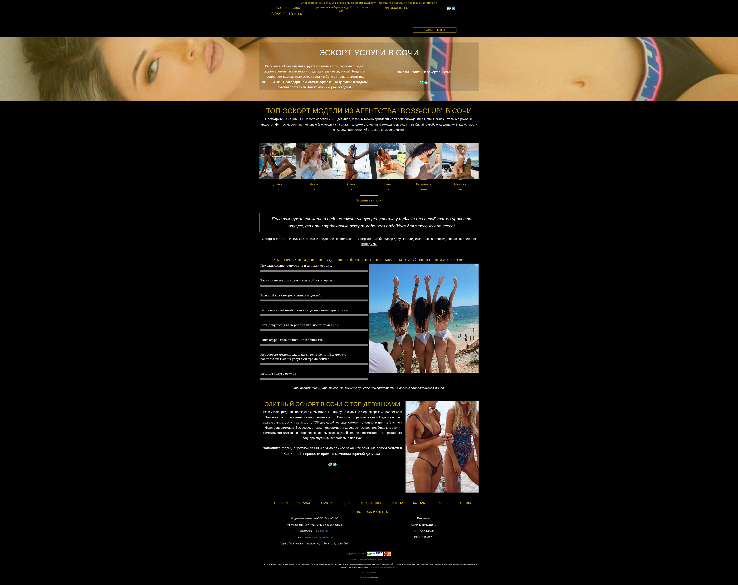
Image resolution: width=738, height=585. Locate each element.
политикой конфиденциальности (384, 567)
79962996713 (320, 530)
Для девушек (361, 27)
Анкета (397, 502)
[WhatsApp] (449, 8)
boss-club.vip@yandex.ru (318, 537)
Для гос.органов (369, 572)
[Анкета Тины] (387, 161)
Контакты (390, 27)
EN (300, 14)
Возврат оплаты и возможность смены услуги (369, 559)
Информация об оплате (356, 554)
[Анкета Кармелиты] (424, 161)
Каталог (312, 27)
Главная (289, 27)
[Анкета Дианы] (277, 161)
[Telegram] (453, 8)
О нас (444, 502)
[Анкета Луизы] (314, 161)
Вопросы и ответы (373, 511)
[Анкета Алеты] (350, 161)
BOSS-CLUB (282, 13)
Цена (346, 502)
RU (295, 14)
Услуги (335, 27)
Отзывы (465, 502)
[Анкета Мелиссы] (460, 161)
